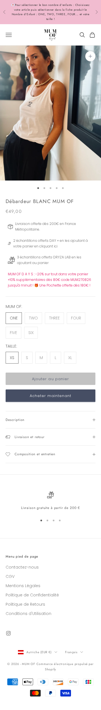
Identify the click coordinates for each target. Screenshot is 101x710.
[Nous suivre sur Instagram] (8, 633)
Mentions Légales (23, 586)
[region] (50, 501)
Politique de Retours (25, 604)
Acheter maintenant (51, 395)
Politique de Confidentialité (32, 595)
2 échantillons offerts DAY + (36, 240)
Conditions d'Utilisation (28, 613)
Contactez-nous (22, 567)
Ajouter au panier (50, 379)
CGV (10, 576)
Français (71, 652)
